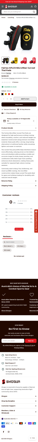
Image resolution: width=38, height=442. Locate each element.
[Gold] (6, 94)
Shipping (11, 78)
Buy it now (19, 104)
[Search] (34, 12)
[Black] (2, 94)
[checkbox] (7, 250)
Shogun (9, 438)
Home (3, 17)
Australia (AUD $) (10, 419)
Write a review (19, 229)
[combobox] (19, 12)
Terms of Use (29, 345)
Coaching (11, 17)
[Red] (9, 94)
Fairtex (8, 73)
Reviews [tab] (7, 236)
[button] (19, 209)
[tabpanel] (19, 258)
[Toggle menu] (2, 6)
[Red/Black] (12, 94)
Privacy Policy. (19, 347)
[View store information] (33, 121)
